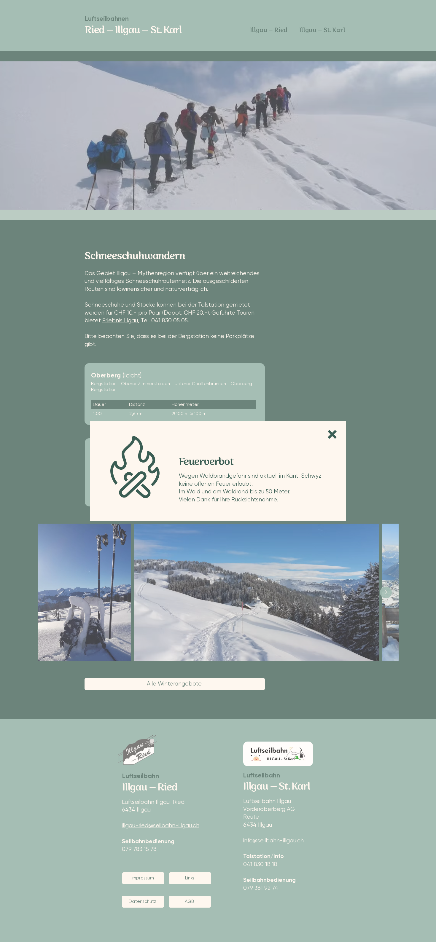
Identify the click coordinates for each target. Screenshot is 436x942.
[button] (332, 434)
